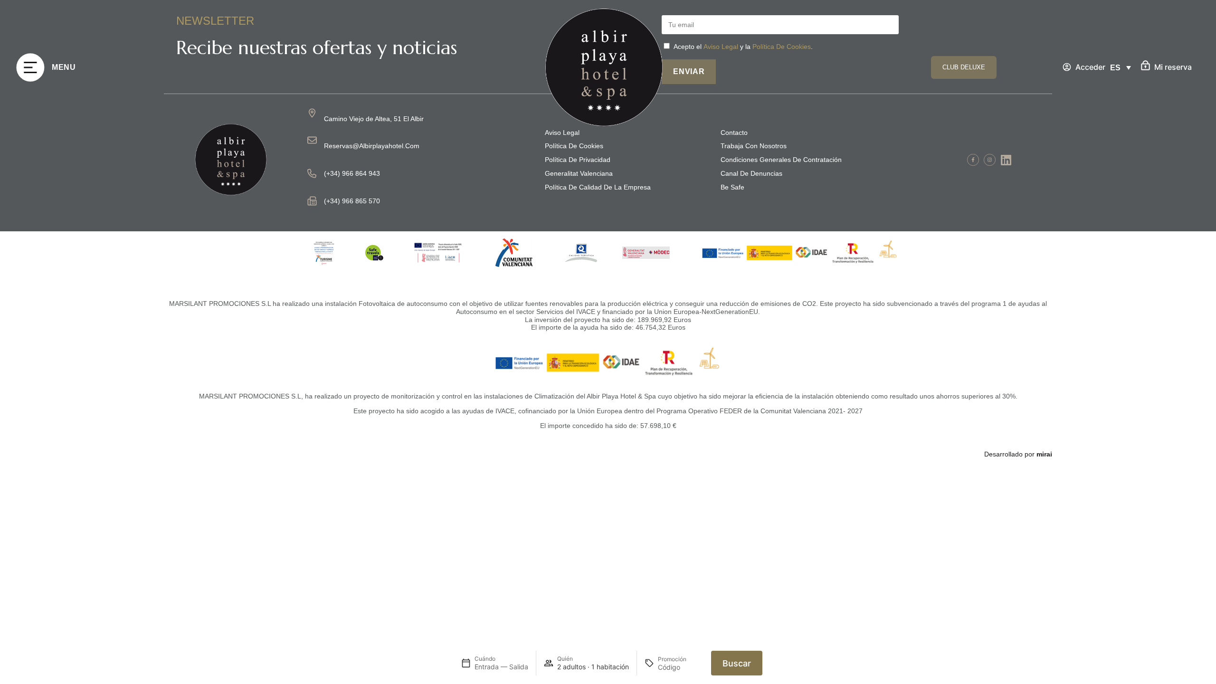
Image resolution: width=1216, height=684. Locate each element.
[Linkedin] (1006, 160)
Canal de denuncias (751, 173)
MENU (64, 67)
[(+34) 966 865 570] (312, 201)
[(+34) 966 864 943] (312, 173)
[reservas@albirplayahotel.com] (312, 140)
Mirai (1044, 454)
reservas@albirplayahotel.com (371, 146)
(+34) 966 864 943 (352, 173)
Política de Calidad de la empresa (598, 187)
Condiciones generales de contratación (781, 159)
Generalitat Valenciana (579, 173)
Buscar (736, 663)
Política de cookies (574, 146)
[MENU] (30, 67)
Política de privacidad (577, 159)
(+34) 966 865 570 (352, 201)
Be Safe (732, 187)
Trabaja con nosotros (754, 146)
